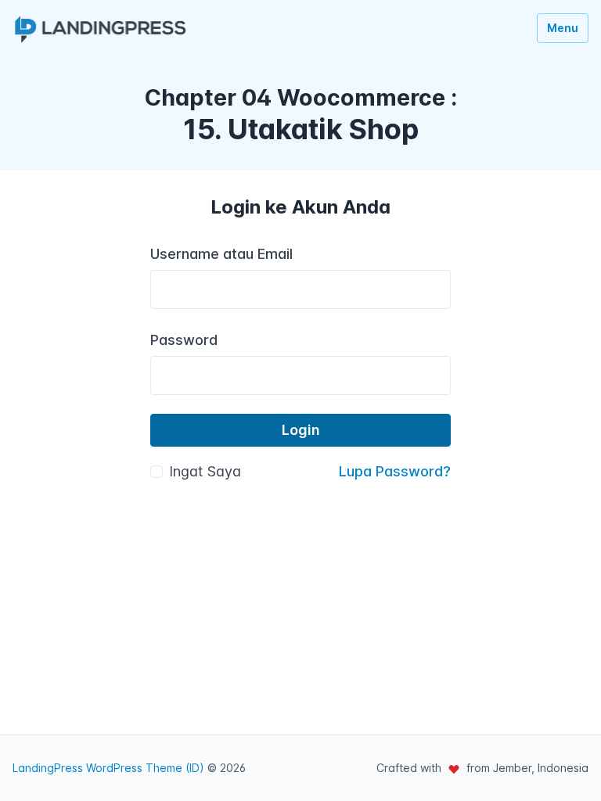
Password (184, 340)
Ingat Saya (205, 471)
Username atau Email (221, 254)
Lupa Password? (395, 471)
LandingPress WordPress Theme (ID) (108, 767)
